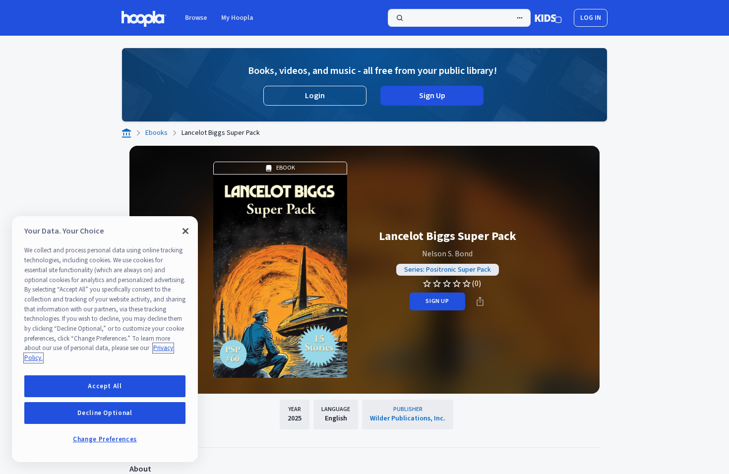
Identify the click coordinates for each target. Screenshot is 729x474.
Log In (590, 18)
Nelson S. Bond (447, 253)
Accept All (105, 386)
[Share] (480, 301)
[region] (105, 339)
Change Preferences (105, 439)
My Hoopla (237, 18)
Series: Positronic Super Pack (447, 270)
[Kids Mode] (548, 18)
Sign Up (432, 95)
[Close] (185, 231)
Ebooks (156, 133)
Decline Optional (104, 413)
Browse (196, 18)
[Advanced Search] (520, 17)
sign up (437, 301)
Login (315, 95)
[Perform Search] (459, 18)
